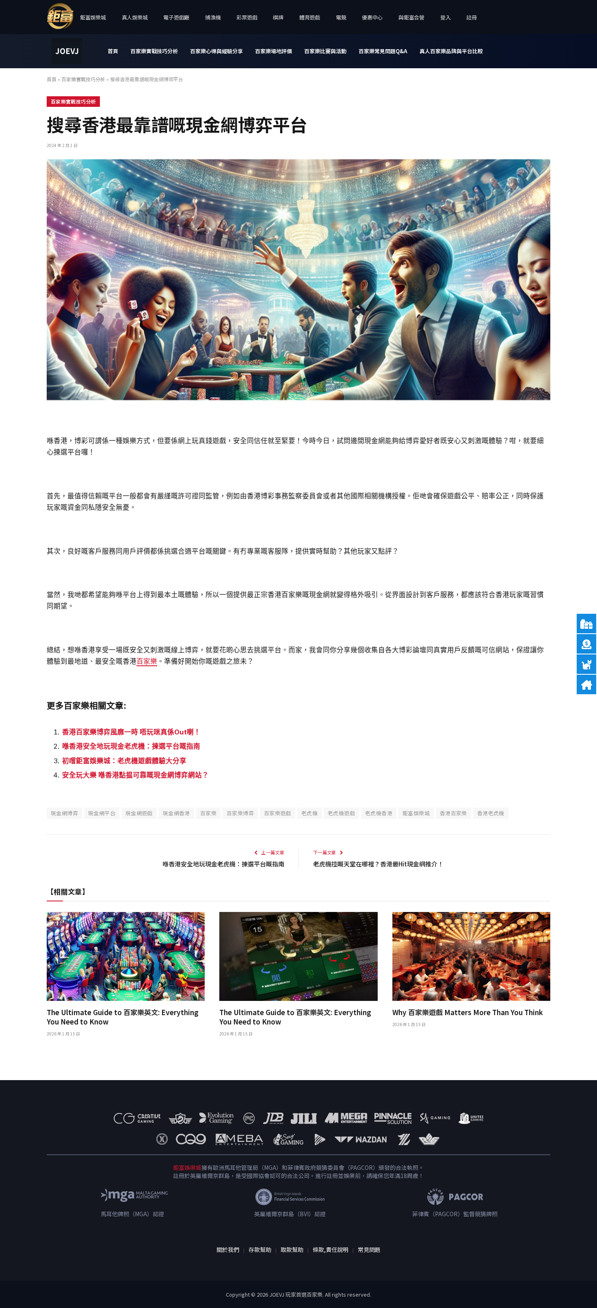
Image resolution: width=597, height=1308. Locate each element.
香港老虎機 (490, 813)
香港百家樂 (453, 813)
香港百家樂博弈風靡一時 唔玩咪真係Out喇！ (131, 732)
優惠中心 (372, 17)
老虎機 (309, 813)
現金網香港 (176, 813)
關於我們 (227, 1249)
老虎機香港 (378, 813)
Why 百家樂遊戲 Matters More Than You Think (467, 1012)
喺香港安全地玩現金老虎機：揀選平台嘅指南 (131, 746)
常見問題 (369, 1249)
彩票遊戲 (246, 17)
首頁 (113, 51)
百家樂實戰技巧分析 (154, 51)
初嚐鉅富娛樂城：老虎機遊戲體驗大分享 (124, 761)
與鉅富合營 (411, 17)
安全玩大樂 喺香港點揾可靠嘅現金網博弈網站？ (135, 775)
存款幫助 (260, 1249)
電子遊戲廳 (176, 17)
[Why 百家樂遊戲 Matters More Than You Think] (471, 956)
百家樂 (146, 661)
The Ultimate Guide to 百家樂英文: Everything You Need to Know (123, 1016)
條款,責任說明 (330, 1249)
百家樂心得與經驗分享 (216, 51)
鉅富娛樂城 (93, 17)
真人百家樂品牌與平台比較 (451, 51)
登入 (445, 17)
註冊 (471, 17)
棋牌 (278, 17)
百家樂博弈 (240, 813)
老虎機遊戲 (341, 813)
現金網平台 (101, 813)
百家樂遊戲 (277, 813)
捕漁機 (213, 17)
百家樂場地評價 (273, 51)
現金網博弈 (64, 813)
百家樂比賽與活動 (325, 51)
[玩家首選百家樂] (67, 51)
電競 (341, 17)
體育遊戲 (309, 17)
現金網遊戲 (139, 813)
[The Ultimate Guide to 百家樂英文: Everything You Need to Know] (126, 956)
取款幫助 (292, 1249)
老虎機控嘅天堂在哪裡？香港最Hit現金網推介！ (378, 864)
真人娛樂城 (135, 17)
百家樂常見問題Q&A (383, 51)
